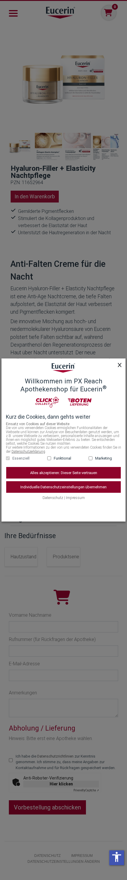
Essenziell (21, 458)
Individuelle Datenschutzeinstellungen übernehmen (63, 487)
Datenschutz (53, 497)
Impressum (75, 497)
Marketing (103, 458)
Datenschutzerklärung (28, 451)
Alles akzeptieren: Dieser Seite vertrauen (63, 473)
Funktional (62, 458)
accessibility (117, 857)
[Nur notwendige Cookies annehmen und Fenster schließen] (119, 365)
